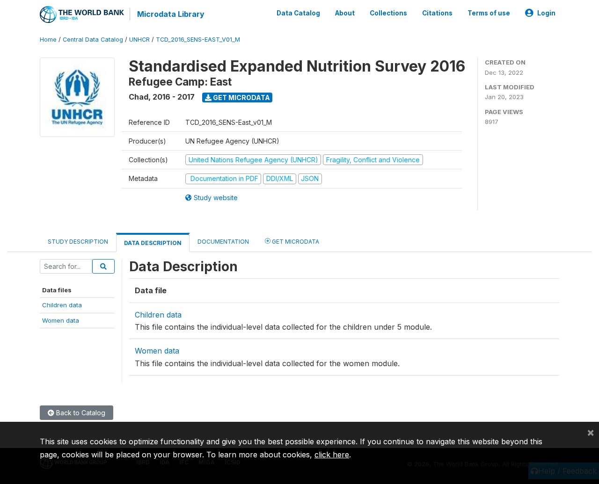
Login (546, 13)
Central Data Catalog (93, 39)
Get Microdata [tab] (294, 241)
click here (331, 454)
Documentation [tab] (223, 241)
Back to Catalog (79, 413)
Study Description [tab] (78, 241)
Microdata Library (171, 14)
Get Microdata (241, 97)
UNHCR (139, 39)
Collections (388, 13)
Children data (62, 305)
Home (48, 39)
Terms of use (489, 13)
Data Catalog (298, 13)
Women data (60, 320)
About (345, 13)
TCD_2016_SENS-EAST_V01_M (198, 39)
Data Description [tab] (153, 242)
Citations (437, 13)
